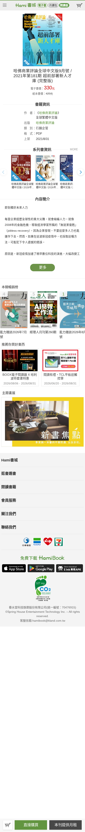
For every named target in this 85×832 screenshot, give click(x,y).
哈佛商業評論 (48, 113)
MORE (74, 149)
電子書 (42, 5)
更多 (42, 267)
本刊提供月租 (65, 825)
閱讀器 (64, 5)
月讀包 (53, 5)
